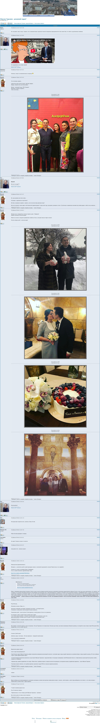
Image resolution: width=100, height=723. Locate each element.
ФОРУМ (38, 15)
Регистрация (39, 718)
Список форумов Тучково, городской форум (23, 23)
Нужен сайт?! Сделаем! (16, 67)
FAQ (34, 718)
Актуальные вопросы (39, 23)
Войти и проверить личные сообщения (52, 718)
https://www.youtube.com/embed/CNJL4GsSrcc (20, 573)
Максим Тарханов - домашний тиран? (13, 19)
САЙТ (28, 15)
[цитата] (98, 27)
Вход (64, 718)
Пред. (5, 20)
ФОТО (49, 15)
